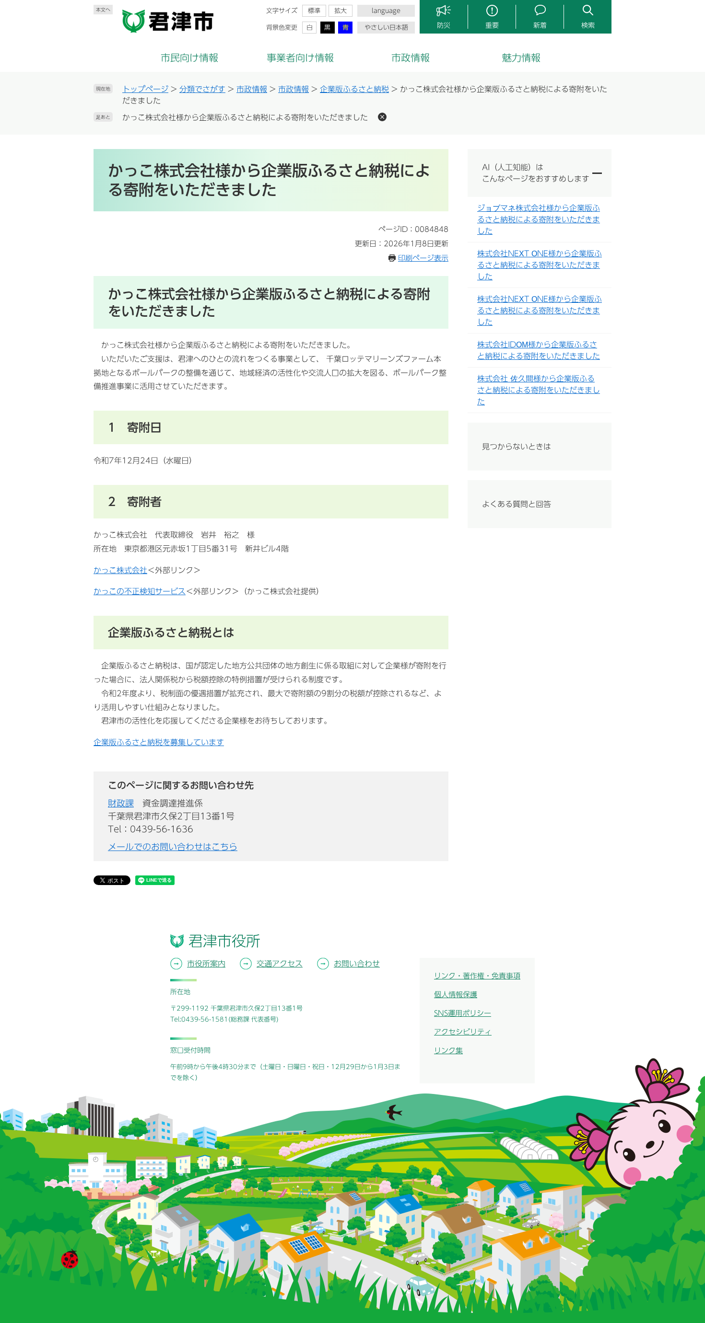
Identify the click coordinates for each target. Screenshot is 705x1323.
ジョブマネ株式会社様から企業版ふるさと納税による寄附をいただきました (538, 219)
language (386, 11)
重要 (492, 25)
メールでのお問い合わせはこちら (172, 846)
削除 (382, 117)
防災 (443, 25)
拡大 (340, 11)
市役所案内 (206, 963)
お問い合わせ (357, 963)
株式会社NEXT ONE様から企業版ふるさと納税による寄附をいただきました (539, 265)
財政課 (121, 803)
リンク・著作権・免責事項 (477, 975)
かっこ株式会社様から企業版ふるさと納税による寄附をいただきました (245, 117)
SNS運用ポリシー (462, 1013)
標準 (314, 11)
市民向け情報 (189, 57)
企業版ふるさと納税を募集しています (159, 742)
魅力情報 (521, 57)
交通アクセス (280, 963)
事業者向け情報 (300, 57)
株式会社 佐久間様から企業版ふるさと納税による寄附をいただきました (538, 390)
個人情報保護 (455, 994)
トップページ (145, 89)
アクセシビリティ (463, 1031)
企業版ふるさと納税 (354, 89)
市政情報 (410, 57)
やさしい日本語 (386, 27)
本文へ (103, 9)
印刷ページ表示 (423, 258)
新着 (540, 25)
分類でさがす (202, 89)
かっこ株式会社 (120, 570)
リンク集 (448, 1050)
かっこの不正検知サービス (140, 591)
